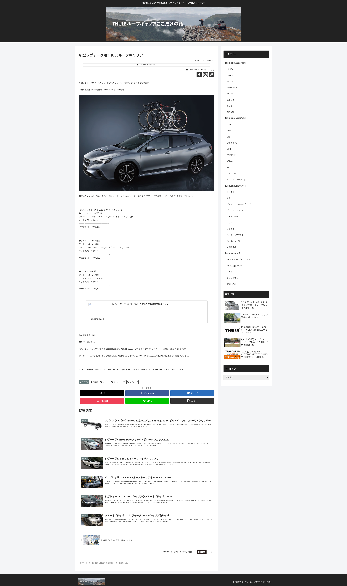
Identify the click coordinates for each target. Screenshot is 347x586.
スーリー (106, 382)
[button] (192, 401)
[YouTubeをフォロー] (211, 74)
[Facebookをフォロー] (199, 74)
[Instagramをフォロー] (205, 74)
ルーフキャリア (119, 382)
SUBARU (85, 382)
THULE (95, 382)
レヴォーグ (134, 382)
